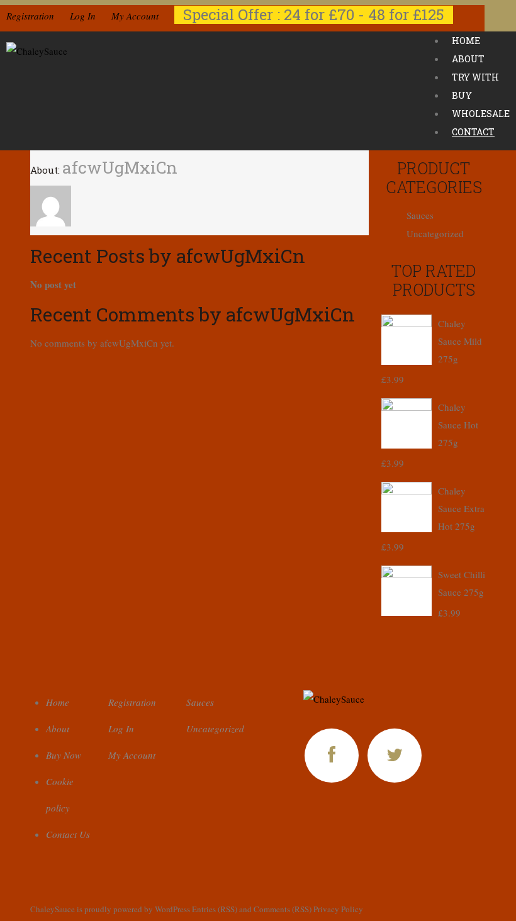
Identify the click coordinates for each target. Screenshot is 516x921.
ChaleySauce (52, 909)
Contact (473, 132)
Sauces (420, 215)
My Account (135, 15)
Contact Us (68, 834)
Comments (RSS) (282, 909)
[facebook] (331, 755)
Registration (30, 15)
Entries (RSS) (214, 909)
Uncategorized (435, 233)
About (57, 728)
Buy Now (63, 755)
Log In (83, 15)
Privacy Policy (338, 909)
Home (57, 702)
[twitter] (394, 755)
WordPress (172, 909)
